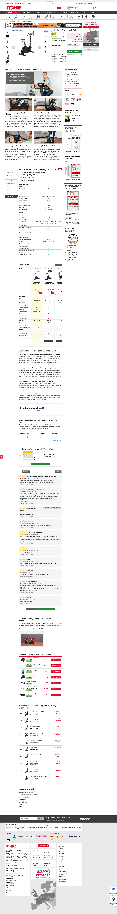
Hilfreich (23, 484)
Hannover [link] (12, 857)
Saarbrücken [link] (8, 862)
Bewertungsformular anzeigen (40, 464)
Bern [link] (9, 880)
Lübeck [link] (16, 859)
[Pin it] (60, 169)
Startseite (6, 21)
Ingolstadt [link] (17, 857)
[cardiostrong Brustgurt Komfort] (22, 695)
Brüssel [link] (12, 883)
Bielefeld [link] (18, 853)
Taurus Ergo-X (33, 762)
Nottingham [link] (21, 868)
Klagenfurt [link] (15, 871)
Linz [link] (18, 871)
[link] (67, 95)
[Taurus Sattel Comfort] (22, 677)
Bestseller (8, 193)
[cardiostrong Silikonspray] (22, 671)
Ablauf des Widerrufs (48, 857)
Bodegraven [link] (13, 875)
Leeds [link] (11, 867)
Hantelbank (61, 858)
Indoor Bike (61, 859)
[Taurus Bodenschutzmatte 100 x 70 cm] (22, 659)
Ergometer (20, 21)
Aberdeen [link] (8, 867)
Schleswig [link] (14, 862)
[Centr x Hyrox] (34, 779)
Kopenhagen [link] (8, 890)
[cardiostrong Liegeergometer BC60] (26, 734)
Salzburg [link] (22, 871)
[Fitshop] (14, 8)
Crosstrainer (61, 846)
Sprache (85, 0)
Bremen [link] (17, 854)
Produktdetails (9, 169)
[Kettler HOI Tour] (26, 749)
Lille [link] (6, 887)
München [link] (25, 859)
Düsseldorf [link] (8, 856)
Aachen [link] (7, 853)
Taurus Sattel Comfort (31, 676)
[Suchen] (59, 8)
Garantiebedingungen (11, 180)
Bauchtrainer (61, 874)
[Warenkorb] (95, 8)
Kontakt (22, 0)
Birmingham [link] (15, 867)
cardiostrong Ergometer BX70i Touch (38, 769)
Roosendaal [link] (8, 876)
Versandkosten (36, 855)
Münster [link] (7, 860)
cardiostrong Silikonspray (32, 670)
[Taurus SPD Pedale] (22, 683)
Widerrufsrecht (47, 855)
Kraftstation (61, 853)
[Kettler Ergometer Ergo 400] (26, 727)
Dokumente (8, 178)
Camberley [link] (21, 867)
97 (34, 452)
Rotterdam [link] (13, 876)
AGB (33, 852)
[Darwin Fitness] (34, 757)
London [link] (11, 868)
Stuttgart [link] (18, 862)
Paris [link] (9, 887)
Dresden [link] (26, 854)
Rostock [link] (21, 860)
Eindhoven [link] (23, 875)
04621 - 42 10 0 (92, 49)
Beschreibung (9, 175)
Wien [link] (25, 871)
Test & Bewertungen (10, 183)
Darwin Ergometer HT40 (35, 754)
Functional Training (63, 873)
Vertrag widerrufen (43, 845)
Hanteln (60, 861)
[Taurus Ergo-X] (26, 763)
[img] (62, 44)
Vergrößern (59, 264)
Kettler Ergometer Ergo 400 (36, 726)
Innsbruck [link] (10, 871)
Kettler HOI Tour (33, 747)
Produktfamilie (9, 172)
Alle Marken (61, 884)
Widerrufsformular (36, 857)
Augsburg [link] (11, 853)
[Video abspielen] (32, 639)
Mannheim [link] (21, 859)
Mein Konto (92, 0)
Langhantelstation (63, 871)
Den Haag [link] (19, 875)
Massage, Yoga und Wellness (70, 12)
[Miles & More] (74, 835)
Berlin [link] (15, 853)
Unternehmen (8, 0)
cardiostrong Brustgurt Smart (33, 664)
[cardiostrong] (17, 30)
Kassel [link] (25, 857)
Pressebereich (47, 863)
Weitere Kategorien (89, 12)
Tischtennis (61, 856)
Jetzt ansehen (48, 341)
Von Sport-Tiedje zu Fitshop (12, 824)
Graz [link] (7, 871)
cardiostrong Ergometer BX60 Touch (38, 719)
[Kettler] (34, 729)
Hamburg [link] (8, 857)
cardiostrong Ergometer (27, 21)
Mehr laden (30, 609)
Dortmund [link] (22, 854)
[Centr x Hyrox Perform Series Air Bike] (26, 777)
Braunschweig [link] (12, 854)
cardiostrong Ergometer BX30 (37, 282)
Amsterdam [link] (8, 875)
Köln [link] (10, 859)
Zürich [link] (16, 880)
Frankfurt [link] (20, 856)
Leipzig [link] (13, 859)
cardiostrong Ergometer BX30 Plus (48, 282)
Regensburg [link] (16, 860)
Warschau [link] (8, 894)
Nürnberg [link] (12, 860)
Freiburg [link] (24, 856)
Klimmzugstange (62, 878)
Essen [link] (16, 856)
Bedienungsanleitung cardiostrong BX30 (30, 411)
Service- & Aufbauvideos (9, 187)
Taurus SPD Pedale (31, 681)
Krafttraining (26, 12)
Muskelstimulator (62, 879)
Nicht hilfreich (30, 484)
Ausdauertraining (12, 12)
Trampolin (61, 854)
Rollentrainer (61, 868)
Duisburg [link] (12, 856)
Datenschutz (46, 852)
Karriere (18, 0)
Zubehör (8, 190)
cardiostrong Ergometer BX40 (60, 282)
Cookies (34, 854)
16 (34, 453)
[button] (7, 31)
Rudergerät (61, 851)
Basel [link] (7, 880)
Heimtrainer (61, 866)
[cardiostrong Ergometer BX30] (26, 741)
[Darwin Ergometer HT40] (26, 756)
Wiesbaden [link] (22, 862)
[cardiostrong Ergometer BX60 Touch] (26, 720)
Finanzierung (74, 41)
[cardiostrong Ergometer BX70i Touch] (26, 770)
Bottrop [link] (7, 854)
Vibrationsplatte (62, 881)
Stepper (60, 869)
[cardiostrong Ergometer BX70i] (26, 713)
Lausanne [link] (13, 880)
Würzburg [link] (8, 863)
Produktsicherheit (10, 196)
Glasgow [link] (7, 868)
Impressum (14, 0)
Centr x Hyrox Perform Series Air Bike (38, 776)
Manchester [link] (15, 868)
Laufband (61, 850)
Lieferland (80, 0)
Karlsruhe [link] (21, 857)
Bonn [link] (26, 853)
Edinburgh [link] (25, 867)
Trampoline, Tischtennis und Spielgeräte (47, 12)
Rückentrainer (62, 876)
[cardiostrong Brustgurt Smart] (22, 665)
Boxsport (61, 863)
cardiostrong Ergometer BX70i (37, 711)
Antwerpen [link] (8, 883)
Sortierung (25, 471)
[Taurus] (34, 764)
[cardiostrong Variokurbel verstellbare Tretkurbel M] (22, 688)
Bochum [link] (22, 853)
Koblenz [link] (7, 859)
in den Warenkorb (74, 51)
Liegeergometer (62, 864)
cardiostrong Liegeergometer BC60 (38, 733)
